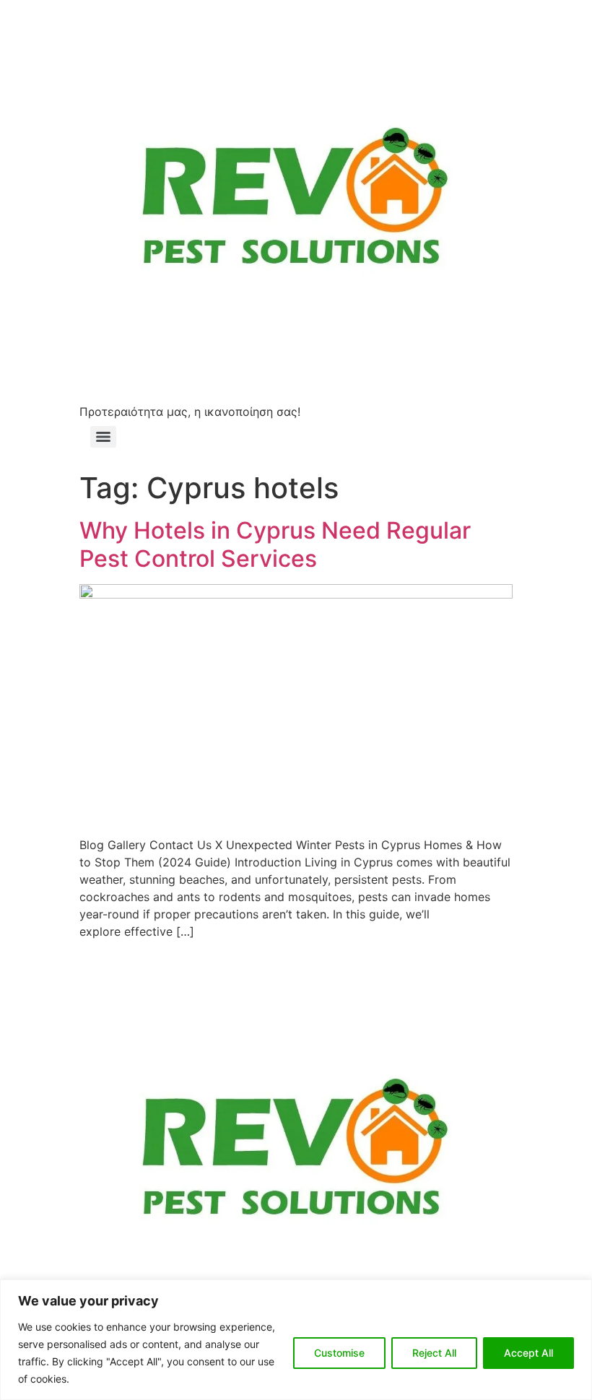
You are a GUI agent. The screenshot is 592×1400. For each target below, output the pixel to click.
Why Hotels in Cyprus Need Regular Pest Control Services (275, 544)
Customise (339, 1353)
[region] (296, 1339)
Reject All (434, 1353)
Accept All (528, 1353)
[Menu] (103, 437)
